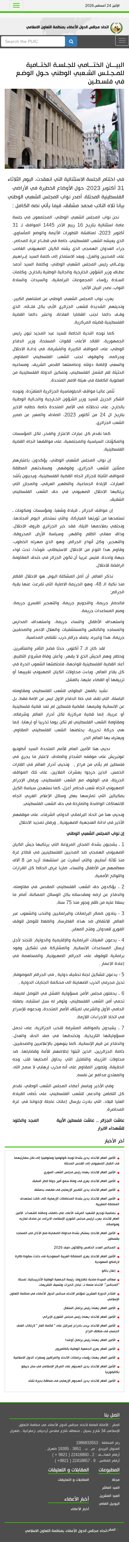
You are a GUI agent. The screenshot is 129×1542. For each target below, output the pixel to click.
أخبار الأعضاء (80, 1509)
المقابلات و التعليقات (73, 1479)
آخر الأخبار (114, 1141)
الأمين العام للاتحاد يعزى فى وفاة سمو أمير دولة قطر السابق (74, 1181)
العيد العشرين (110, 1495)
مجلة (116, 1479)
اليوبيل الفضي (109, 1503)
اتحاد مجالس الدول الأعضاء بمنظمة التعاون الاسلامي (67, 26)
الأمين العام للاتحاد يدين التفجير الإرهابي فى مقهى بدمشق (75, 1190)
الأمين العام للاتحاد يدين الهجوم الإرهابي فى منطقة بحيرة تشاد (72, 1381)
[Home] (118, 21)
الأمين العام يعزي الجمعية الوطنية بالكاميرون (85, 1349)
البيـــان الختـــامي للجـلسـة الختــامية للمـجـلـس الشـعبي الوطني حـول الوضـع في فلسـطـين (70, 73)
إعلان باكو (109, 1271)
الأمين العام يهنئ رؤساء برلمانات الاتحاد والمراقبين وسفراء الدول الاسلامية (64, 1357)
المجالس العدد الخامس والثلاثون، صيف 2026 (85, 1247)
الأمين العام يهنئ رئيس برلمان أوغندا (90, 1340)
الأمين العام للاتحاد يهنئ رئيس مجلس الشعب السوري (80, 1172)
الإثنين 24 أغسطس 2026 (102, 5)
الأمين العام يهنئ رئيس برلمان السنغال (90, 1308)
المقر (112, 1530)
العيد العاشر (111, 1487)
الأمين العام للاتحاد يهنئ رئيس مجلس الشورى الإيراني (79, 1317)
